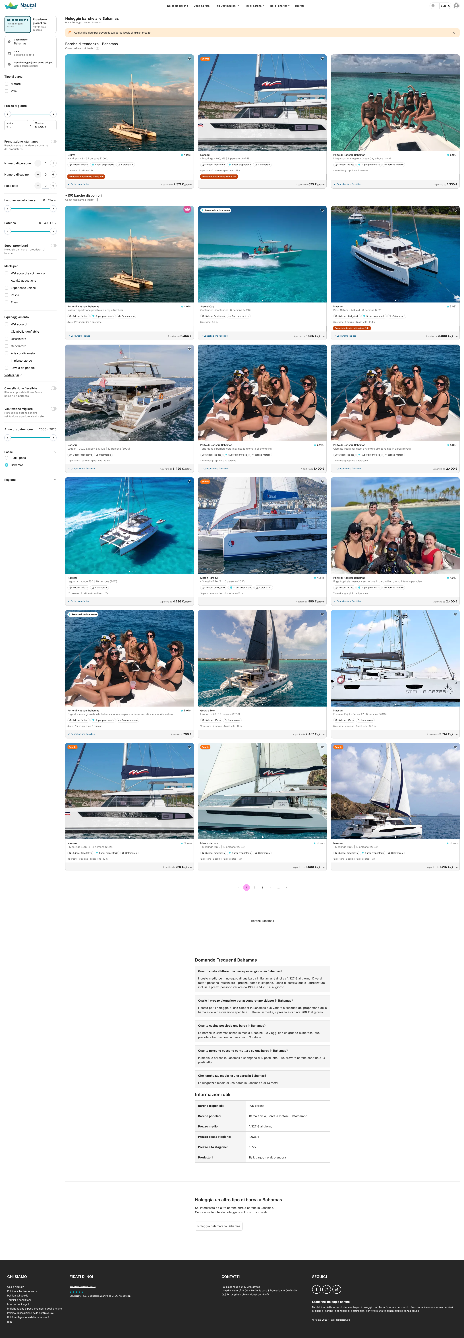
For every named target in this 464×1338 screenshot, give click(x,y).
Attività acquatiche (23, 280)
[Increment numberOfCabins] (53, 174)
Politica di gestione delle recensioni (28, 1317)
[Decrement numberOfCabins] (37, 174)
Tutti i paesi (18, 458)
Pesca (15, 295)
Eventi (15, 302)
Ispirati (299, 5)
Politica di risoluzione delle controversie (30, 1312)
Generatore (18, 346)
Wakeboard (19, 324)
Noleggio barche (177, 5)
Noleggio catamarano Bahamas (218, 1226)
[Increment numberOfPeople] (53, 163)
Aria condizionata (23, 353)
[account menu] (456, 5)
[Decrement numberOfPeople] (37, 163)
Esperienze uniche (23, 288)
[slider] (7, 114)
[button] (129, 148)
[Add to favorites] (189, 59)
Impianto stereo (21, 360)
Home (68, 22)
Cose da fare (202, 5)
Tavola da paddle (23, 368)
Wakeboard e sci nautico (28, 273)
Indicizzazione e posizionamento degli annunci (34, 1308)
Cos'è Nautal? (15, 1286)
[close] (454, 33)
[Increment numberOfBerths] (53, 185)
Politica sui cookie (17, 1295)
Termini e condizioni (19, 1299)
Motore (16, 84)
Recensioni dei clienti (83, 1286)
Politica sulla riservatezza (22, 1291)
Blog (10, 1321)
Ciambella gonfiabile (25, 331)
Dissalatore (18, 339)
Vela (14, 91)
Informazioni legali (18, 1304)
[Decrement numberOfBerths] (37, 185)
